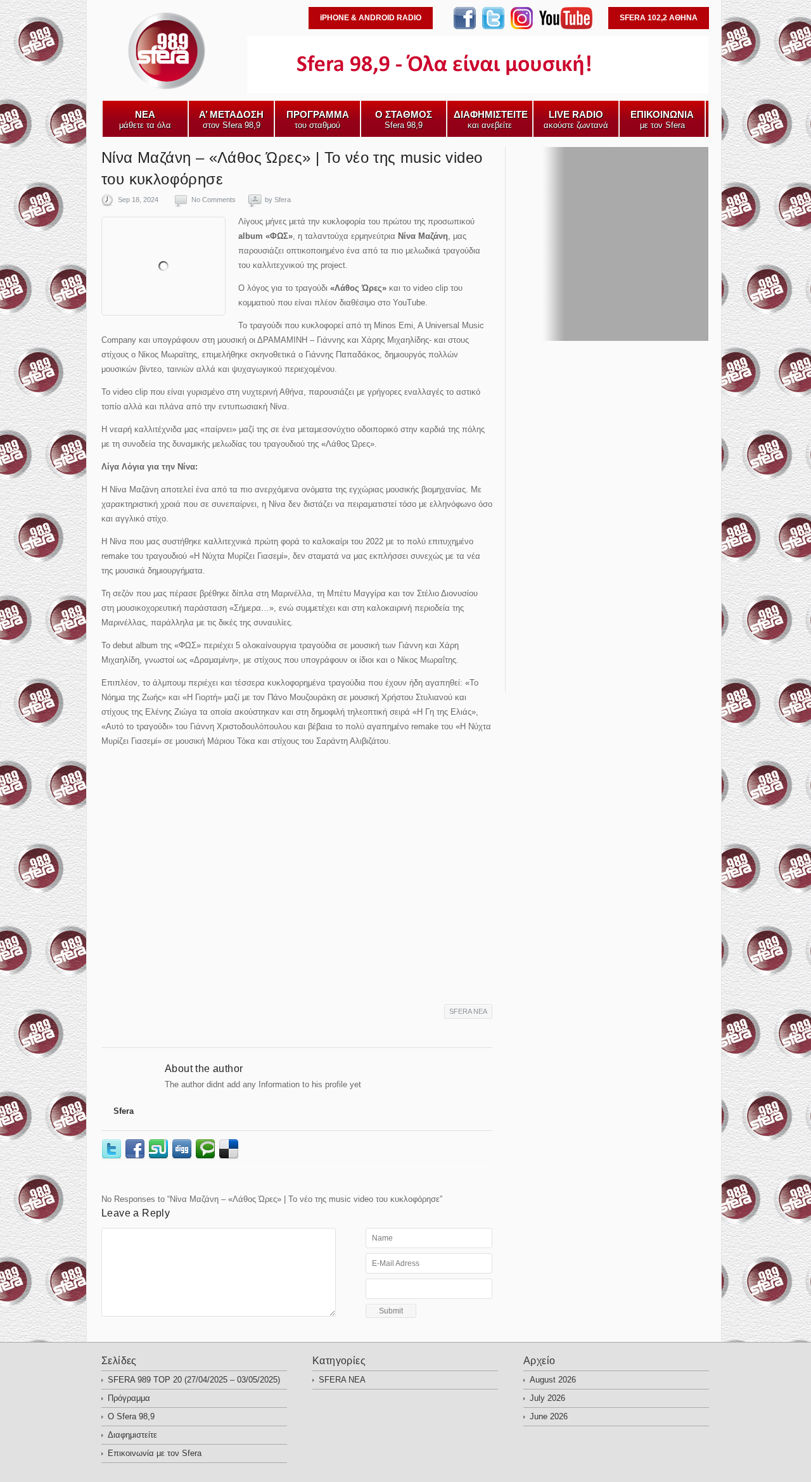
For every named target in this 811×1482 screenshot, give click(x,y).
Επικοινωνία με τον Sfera (154, 1453)
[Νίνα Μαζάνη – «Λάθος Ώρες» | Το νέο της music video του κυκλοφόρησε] (163, 266)
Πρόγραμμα (129, 1398)
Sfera (282, 199)
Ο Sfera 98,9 (131, 1416)
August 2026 (553, 1379)
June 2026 (549, 1416)
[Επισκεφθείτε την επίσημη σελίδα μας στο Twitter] (493, 26)
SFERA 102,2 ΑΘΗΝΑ (659, 17)
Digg (183, 1149)
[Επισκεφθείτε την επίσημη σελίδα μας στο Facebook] (465, 26)
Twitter (113, 1149)
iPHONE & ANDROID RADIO (370, 17)
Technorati (207, 1149)
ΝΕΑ (110, 89)
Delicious (230, 1149)
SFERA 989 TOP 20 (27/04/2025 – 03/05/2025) (194, 1379)
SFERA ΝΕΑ (468, 1011)
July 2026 (547, 1398)
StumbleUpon (160, 1149)
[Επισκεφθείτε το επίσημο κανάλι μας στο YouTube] (565, 26)
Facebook (136, 1149)
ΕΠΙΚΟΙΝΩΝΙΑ (217, 89)
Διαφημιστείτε (132, 1435)
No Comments (213, 199)
